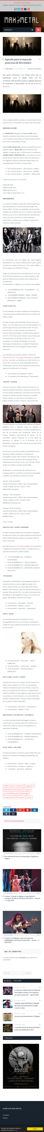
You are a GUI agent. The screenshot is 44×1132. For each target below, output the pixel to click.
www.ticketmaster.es (27, 357)
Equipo (5, 1118)
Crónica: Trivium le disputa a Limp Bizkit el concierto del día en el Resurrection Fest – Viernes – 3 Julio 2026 (22, 898)
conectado (22, 958)
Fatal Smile (7, 790)
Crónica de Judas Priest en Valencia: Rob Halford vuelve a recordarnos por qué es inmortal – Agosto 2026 (27, 992)
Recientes (7, 981)
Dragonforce (29, 786)
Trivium (29, 797)
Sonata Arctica (9, 797)
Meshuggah (25, 793)
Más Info (15, 1130)
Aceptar (35, 1129)
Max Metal (9, 69)
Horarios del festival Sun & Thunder (27, 1016)
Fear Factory (18, 790)
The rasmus (20, 797)
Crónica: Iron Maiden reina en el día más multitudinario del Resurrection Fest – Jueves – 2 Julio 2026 (21, 940)
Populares (18, 981)
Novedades (37, 69)
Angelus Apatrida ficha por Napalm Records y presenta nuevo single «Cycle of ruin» (27, 1005)
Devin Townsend (17, 786)
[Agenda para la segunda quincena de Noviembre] (22, 46)
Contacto (6, 1115)
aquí (4, 552)
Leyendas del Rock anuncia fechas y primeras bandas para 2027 (27, 1028)
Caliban (6, 786)
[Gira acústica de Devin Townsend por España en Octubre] (22, 841)
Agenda (5, 123)
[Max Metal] (22, 19)
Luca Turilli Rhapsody (11, 793)
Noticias (30, 69)
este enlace (20, 546)
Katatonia (27, 790)
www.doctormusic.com (10, 357)
